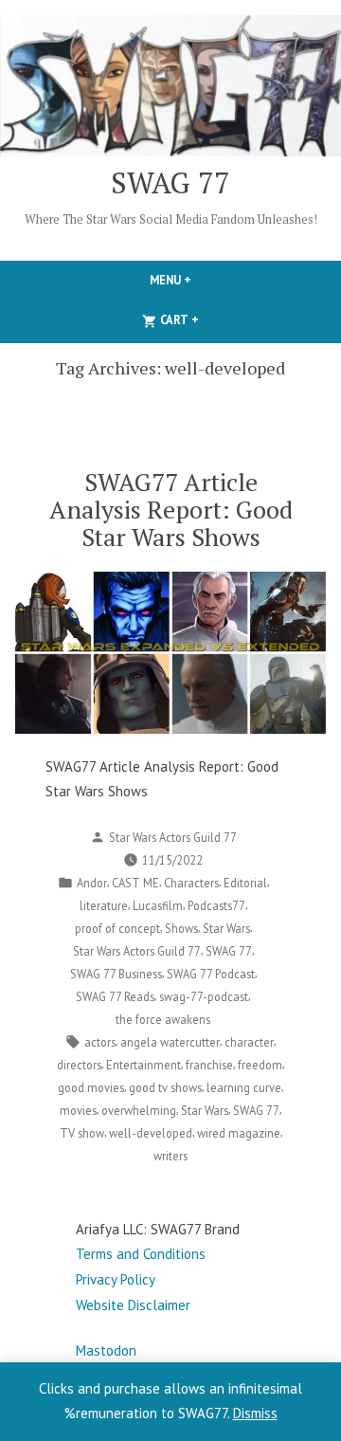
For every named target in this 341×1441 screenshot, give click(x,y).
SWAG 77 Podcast (211, 973)
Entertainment (143, 1064)
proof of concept (117, 928)
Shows (181, 928)
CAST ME (135, 882)
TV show (82, 1132)
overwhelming (138, 1110)
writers (170, 1155)
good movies (91, 1087)
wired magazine (238, 1132)
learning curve (243, 1087)
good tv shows (165, 1087)
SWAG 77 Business (116, 973)
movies (78, 1110)
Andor (92, 882)
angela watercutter (170, 1041)
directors (79, 1064)
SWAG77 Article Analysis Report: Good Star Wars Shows (171, 509)
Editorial (245, 882)
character (249, 1041)
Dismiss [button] (255, 1413)
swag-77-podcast (203, 996)
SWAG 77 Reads (115, 996)
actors (100, 1041)
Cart (210, 319)
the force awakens (163, 1019)
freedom (260, 1064)
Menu (203, 279)
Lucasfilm (158, 905)
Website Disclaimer (133, 1305)
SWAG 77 (170, 182)
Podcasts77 (216, 905)
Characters (191, 882)
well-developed (150, 1132)
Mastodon (106, 1350)
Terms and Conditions (141, 1254)
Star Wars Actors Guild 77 (173, 837)
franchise (209, 1064)
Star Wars (226, 928)
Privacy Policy (115, 1279)
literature (104, 905)
